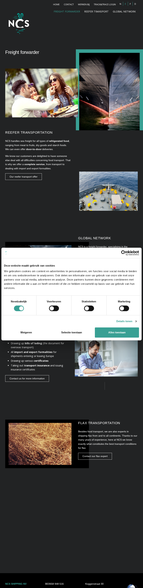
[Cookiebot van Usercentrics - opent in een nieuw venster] (123, 253)
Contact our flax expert (95, 456)
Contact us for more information (27, 378)
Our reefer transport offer (23, 176)
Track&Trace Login (105, 4)
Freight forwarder (67, 11)
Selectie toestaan (71, 332)
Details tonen (124, 321)
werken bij (84, 4)
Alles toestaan (117, 332)
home (56, 4)
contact (69, 4)
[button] (96, 11)
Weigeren (26, 332)
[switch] (54, 308)
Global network (124, 11)
